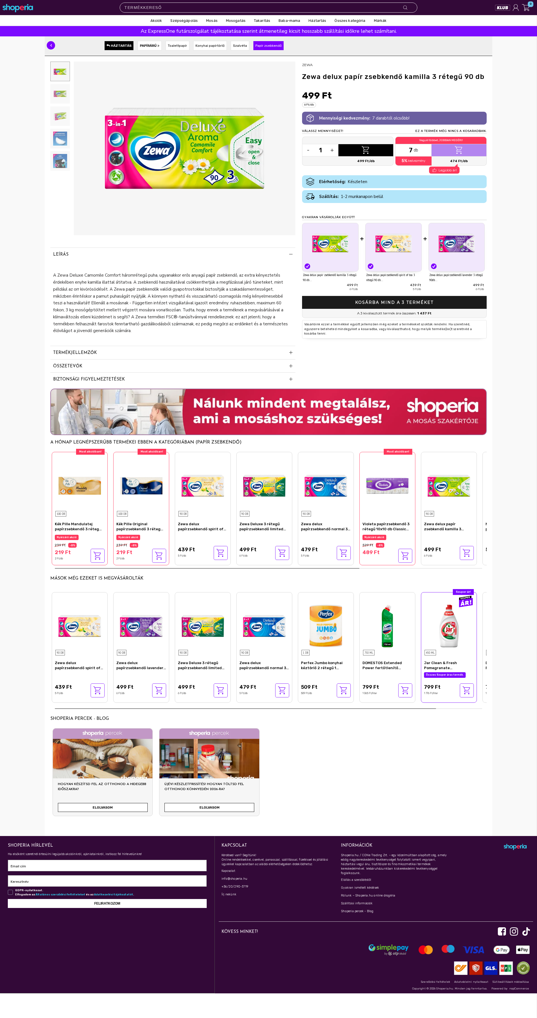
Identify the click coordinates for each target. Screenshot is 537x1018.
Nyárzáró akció (67, 537)
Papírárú (148, 46)
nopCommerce (519, 988)
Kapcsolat (228, 871)
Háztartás (120, 46)
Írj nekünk (229, 894)
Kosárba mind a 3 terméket (394, 302)
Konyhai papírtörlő (210, 46)
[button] (51, 45)
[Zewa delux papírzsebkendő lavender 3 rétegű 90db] (457, 243)
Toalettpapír (177, 46)
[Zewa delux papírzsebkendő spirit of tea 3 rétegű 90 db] (393, 243)
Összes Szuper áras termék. (445, 674)
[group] (102, 774)
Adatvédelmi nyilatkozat (471, 982)
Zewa (307, 65)
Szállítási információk (357, 903)
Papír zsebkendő (268, 46)
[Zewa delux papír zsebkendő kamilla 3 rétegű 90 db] (330, 243)
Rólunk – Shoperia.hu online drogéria (368, 895)
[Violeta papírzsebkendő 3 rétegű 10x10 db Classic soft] (387, 485)
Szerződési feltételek (435, 982)
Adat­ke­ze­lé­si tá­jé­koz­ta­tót (113, 894)
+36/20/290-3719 (235, 886)
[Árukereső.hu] (522, 967)
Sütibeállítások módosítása (511, 982)
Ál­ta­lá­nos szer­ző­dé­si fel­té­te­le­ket (60, 894)
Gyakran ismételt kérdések (360, 887)
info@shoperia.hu (234, 879)
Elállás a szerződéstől (356, 880)
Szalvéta (240, 46)
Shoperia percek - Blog (357, 911)
